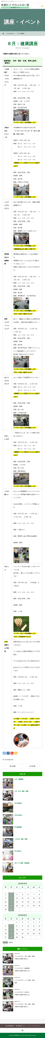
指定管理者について (21, 1025)
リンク (29, 1025)
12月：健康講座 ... (26, 779)
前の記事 (13, 766)
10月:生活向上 (18, 815)
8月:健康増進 (18, 827)
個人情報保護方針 (10, 1025)
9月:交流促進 (18, 803)
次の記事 (32, 766)
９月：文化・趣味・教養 (21, 791)
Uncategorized (26, 48)
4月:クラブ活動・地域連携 (21, 863)
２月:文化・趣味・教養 (20, 839)
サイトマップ (36, 1025)
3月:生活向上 (18, 851)
